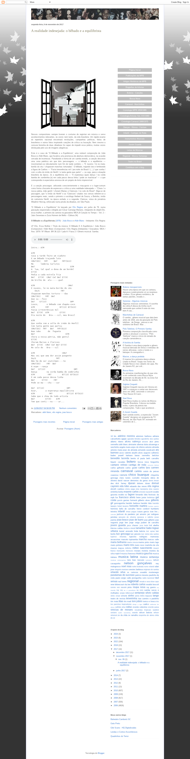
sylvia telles (140, 596)
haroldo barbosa (133, 503)
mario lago (154, 542)
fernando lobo (142, 495)
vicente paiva (153, 607)
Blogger (101, 753)
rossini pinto (126, 587)
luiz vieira (145, 534)
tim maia (114, 601)
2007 (116, 702)
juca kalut (144, 525)
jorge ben (123, 522)
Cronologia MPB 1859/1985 (135, 110)
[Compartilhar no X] (94, 408)
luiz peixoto (136, 534)
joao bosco (67, 412)
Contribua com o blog (135, 167)
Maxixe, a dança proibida (133, 356)
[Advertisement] (68, 54)
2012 (116, 683)
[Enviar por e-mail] (89, 408)
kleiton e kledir (130, 528)
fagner (131, 494)
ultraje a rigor (137, 604)
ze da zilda (122, 615)
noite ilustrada (138, 566)
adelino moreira (126, 436)
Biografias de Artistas (135, 87)
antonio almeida (152, 447)
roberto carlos (138, 584)
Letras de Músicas (135, 150)
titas (121, 601)
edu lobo (124, 486)
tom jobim (137, 601)
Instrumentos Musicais (135, 139)
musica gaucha (144, 553)
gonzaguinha (119, 503)
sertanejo (140, 593)
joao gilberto (149, 520)
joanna (113, 520)
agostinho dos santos (150, 439)
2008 (116, 698)
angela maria (124, 447)
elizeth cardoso (117, 489)
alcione (145, 442)
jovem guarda (118, 525)
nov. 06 (121, 659)
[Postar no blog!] (91, 408)
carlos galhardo (117, 468)
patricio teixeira (141, 575)
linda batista (139, 531)
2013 (116, 679)
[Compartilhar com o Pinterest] (100, 408)
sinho (131, 595)
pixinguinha (136, 578)
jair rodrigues (153, 514)
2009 (116, 694)
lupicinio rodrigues (138, 537)
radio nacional (148, 578)
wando (135, 612)
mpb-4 (118, 553)
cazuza (123, 475)
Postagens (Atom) (72, 429)
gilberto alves (144, 500)
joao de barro (136, 519)
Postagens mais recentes (44, 422)
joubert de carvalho (150, 522)
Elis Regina (78, 207)
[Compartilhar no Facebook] (97, 408)
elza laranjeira (142, 489)
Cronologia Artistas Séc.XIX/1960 (134, 116)
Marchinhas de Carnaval (133, 315)
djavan (131, 483)
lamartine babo (144, 528)
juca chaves (132, 525)
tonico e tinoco (149, 601)
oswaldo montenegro (149, 572)
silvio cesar (115, 596)
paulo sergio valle (123, 578)
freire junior (141, 497)
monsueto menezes (125, 551)
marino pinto (143, 542)
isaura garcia (143, 511)
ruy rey (120, 590)
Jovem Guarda (135, 144)
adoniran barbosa (143, 436)
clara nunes (124, 478)
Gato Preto (115, 723)
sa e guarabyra (130, 590)
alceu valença (133, 441)
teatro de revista (118, 598)
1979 (58, 221)
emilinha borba (117, 492)
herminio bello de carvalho (123, 509)
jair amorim (141, 514)
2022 (116, 641)
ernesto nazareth (146, 492)
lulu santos (154, 534)
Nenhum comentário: (68, 408)
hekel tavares (123, 506)
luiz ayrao (150, 531)
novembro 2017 (123, 656)
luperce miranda (118, 537)
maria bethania (118, 542)
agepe (123, 439)
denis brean (154, 481)
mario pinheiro (117, 545)
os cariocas (132, 572)
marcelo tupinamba (129, 539)
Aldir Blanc (79, 221)
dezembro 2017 (123, 652)
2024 (116, 634)
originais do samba (151, 569)
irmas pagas (131, 512)
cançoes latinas (153, 465)
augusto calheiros (151, 453)
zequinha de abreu (146, 615)
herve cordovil (143, 509)
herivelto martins (138, 506)
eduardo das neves (138, 486)
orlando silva (118, 572)
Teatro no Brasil (135, 162)
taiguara (148, 596)
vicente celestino (140, 607)
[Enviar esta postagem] (83, 408)
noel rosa (126, 566)
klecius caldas (117, 528)
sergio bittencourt (127, 593)
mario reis (129, 545)
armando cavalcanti (146, 450)
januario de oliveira (127, 517)
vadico (146, 604)
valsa (129, 607)
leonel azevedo (126, 531)
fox (116, 497)
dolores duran (143, 483)
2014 (116, 675)
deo (112, 483)
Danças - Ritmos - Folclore (134, 127)
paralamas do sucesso (122, 575)
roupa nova (139, 587)
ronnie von (115, 587)
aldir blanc (46, 412)
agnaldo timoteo (134, 439)
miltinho (128, 548)
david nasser (123, 480)
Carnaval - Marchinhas (134, 104)
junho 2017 (121, 670)
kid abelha (154, 525)
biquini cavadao (118, 462)
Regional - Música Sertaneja (135, 156)
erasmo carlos (131, 491)
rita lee (127, 584)
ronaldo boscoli (152, 584)
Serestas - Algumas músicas (135, 301)
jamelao (114, 517)
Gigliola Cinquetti (130, 384)
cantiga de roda (137, 465)
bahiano (129, 455)
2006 (116, 705)
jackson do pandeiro (126, 514)
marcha (143, 539)
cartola (138, 471)
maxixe (114, 548)
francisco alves (127, 497)
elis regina (56, 412)
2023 (116, 638)
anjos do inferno (138, 447)
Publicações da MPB (135, 76)
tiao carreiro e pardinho (148, 598)
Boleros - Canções (135, 93)
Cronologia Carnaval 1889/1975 (134, 121)
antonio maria (116, 450)
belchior (155, 455)
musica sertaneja (149, 557)
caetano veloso (119, 465)
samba (147, 590)
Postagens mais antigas (92, 422)
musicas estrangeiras (118, 560)
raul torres (122, 581)
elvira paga (130, 489)
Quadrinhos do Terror (120, 736)
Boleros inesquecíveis (132, 287)
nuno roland (149, 566)
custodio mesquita (140, 478)
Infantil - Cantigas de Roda (134, 133)
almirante (132, 444)
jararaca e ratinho (145, 517)
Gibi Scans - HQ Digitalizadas (123, 728)
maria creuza (132, 542)
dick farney (120, 483)
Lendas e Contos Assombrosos (124, 732)
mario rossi (139, 545)
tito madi (127, 601)
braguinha (155, 462)
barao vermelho (142, 455)
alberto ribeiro (117, 442)
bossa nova (143, 462)
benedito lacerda (120, 458)
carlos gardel (131, 468)
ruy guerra (151, 587)
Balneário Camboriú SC (121, 719)
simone (124, 596)
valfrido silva (120, 607)
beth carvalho (152, 458)
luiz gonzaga (123, 534)
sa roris (140, 590)
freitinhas (151, 497)
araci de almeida (130, 450)
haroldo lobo (146, 503)
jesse (157, 517)
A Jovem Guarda (130, 412)
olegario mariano (122, 569)
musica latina (128, 556)
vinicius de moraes (122, 609)
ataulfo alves (137, 453)
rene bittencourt (117, 584)
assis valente (125, 453)
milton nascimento (142, 548)
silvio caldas (152, 593)
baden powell (117, 455)
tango (156, 595)
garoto (119, 500)
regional (133, 581)
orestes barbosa (136, 569)
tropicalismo (127, 604)
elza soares (154, 489)
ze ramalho (133, 615)
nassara (140, 560)
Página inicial (69, 422)
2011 (116, 687)
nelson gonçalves (138, 563)
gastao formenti (130, 500)
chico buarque (138, 474)
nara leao (131, 560)
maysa (121, 548)
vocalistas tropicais (143, 610)
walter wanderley (124, 612)
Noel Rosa (127, 398)
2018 (116, 645)
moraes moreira (141, 551)
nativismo (148, 560)
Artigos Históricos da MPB (134, 81)
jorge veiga (134, 522)
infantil (121, 511)
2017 (116, 649)
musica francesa (128, 553)
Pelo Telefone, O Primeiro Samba (137, 329)
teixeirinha (131, 598)
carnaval (127, 471)
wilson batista (145, 612)
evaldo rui (122, 495)
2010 (116, 690)
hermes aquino (153, 506)
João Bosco (67, 221)
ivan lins (153, 511)
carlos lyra (144, 467)
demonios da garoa (139, 480)
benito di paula (138, 458)
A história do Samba (131, 342)
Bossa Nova (135, 99)
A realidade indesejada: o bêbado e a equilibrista (66, 31)
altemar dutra (142, 444)
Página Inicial (135, 70)
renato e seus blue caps (149, 581)
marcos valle (153, 539)
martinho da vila (152, 545)
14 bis (113, 436)
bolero (131, 461)
